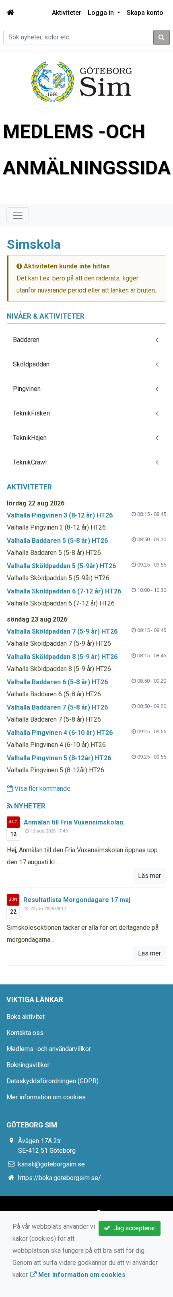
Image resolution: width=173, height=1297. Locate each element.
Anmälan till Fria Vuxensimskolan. (74, 822)
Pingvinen (27, 389)
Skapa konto (145, 12)
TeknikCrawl (30, 462)
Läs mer (149, 876)
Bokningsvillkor (27, 1065)
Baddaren (26, 340)
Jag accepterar (132, 1228)
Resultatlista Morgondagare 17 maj (76, 900)
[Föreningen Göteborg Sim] (81, 81)
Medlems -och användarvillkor (48, 1049)
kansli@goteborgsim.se (51, 1164)
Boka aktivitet (25, 1017)
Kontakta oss (24, 1033)
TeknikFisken (31, 413)
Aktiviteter (66, 12)
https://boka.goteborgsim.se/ (59, 1178)
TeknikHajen (30, 438)
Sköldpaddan (31, 364)
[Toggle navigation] (17, 215)
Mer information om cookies (46, 1097)
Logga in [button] (101, 12)
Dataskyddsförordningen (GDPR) (52, 1081)
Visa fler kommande (41, 788)
